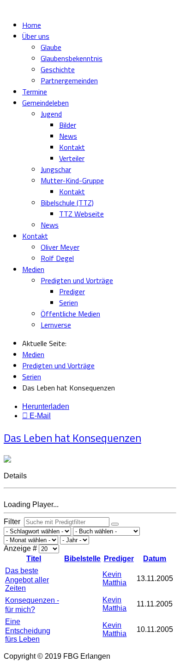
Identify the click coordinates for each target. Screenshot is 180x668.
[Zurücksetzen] (115, 524)
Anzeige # (21, 548)
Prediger (72, 291)
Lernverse (56, 324)
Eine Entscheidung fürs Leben (27, 630)
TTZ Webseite (81, 213)
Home (31, 25)
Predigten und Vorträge (77, 280)
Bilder (67, 124)
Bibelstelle (82, 559)
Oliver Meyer (60, 247)
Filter (14, 522)
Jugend (51, 113)
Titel (33, 559)
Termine (34, 91)
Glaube (51, 47)
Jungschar (56, 169)
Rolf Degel (57, 258)
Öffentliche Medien (70, 313)
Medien (33, 269)
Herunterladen (45, 406)
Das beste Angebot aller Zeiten (27, 579)
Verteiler (71, 158)
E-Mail (39, 416)
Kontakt (72, 147)
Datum (154, 559)
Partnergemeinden (69, 80)
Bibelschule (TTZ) (67, 202)
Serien (68, 302)
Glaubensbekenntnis (71, 58)
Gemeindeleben (45, 102)
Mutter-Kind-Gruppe (72, 180)
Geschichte (58, 69)
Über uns (35, 36)
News (68, 136)
